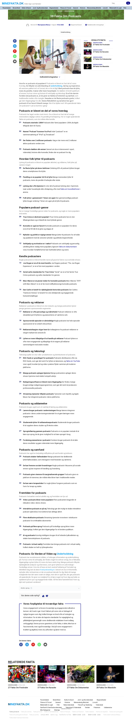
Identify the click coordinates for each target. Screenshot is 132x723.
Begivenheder (54, 8)
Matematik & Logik (115, 8)
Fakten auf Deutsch (78, 711)
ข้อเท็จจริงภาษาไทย (65, 714)
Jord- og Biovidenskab (40, 8)
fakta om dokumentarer (68, 247)
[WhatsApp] (15, 56)
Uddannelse (108, 707)
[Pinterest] (15, 51)
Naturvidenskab (68, 705)
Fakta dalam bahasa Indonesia (18, 717)
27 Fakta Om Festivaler (101, 45)
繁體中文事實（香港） (95, 714)
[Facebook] (15, 41)
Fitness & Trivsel (65, 8)
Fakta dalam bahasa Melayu (111, 714)
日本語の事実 (45, 714)
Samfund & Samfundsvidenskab (51, 707)
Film (124, 8)
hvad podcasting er (47, 570)
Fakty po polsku (34, 714)
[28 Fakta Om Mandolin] (88, 66)
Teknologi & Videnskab (73, 707)
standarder (54, 617)
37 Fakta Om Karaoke (101, 52)
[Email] (15, 61)
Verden (87, 707)
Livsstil (105, 8)
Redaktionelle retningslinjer (95, 25)
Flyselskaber (7, 8)
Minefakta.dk (13, 3)
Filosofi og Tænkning (85, 705)
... (128, 8)
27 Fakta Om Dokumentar (102, 59)
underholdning (56, 86)
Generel (75, 8)
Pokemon (97, 707)
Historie (82, 8)
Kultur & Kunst (26, 8)
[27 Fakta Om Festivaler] (88, 44)
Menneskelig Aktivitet (94, 8)
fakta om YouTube (73, 361)
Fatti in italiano (89, 711)
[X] (15, 46)
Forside (59, 11)
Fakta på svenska (26, 711)
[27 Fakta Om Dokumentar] (88, 59)
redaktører (60, 620)
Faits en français (65, 711)
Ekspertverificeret (76, 25)
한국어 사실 (54, 714)
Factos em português (116, 711)
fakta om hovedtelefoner (70, 189)
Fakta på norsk (37, 711)
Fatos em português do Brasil (18, 714)
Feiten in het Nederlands (51, 711)
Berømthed (16, 8)
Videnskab (99, 705)
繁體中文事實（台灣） (79, 714)
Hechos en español (102, 711)
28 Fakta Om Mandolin (101, 66)
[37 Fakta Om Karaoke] (88, 52)
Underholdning (69, 11)
